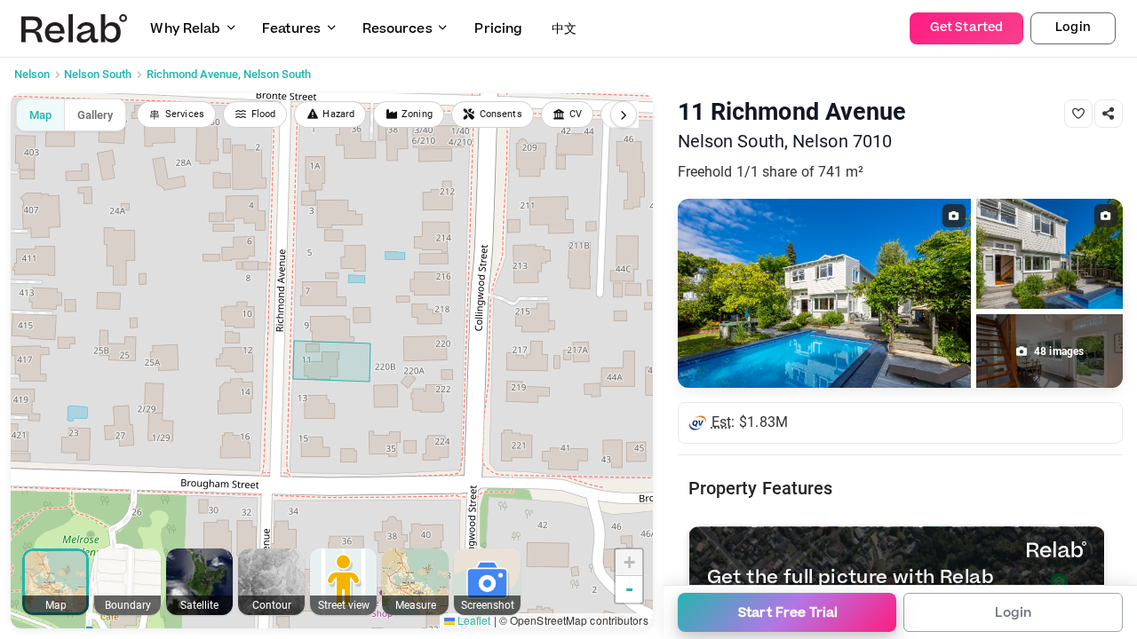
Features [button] (291, 29)
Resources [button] (397, 29)
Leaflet (473, 619)
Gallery (95, 115)
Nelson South (97, 74)
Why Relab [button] (185, 29)
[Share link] (1108, 113)
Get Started (966, 27)
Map (40, 115)
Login (1073, 27)
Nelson (32, 74)
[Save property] (1078, 113)
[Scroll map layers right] (623, 114)
